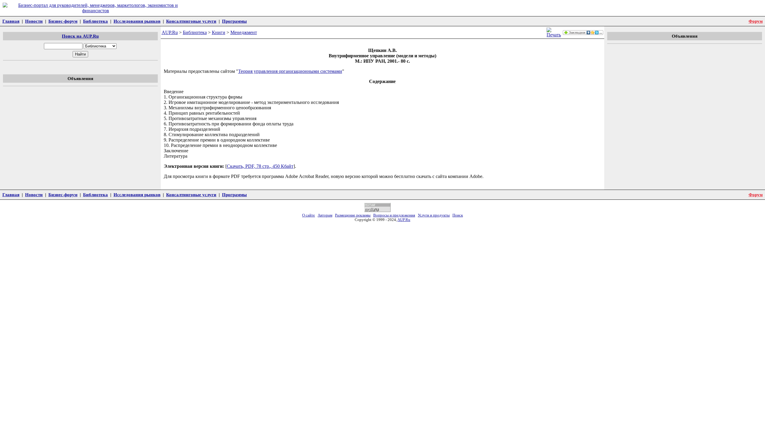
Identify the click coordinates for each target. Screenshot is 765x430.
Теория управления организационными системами (290, 71)
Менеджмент (243, 32)
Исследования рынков (137, 21)
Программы (234, 21)
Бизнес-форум (62, 21)
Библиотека (95, 21)
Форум (756, 21)
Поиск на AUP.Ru (80, 36)
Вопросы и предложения (394, 215)
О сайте (308, 215)
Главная (10, 21)
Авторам (325, 215)
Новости (34, 21)
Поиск (457, 215)
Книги (218, 32)
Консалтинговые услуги (191, 21)
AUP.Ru (170, 32)
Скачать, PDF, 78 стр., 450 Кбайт (260, 166)
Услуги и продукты (434, 215)
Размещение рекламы (353, 215)
